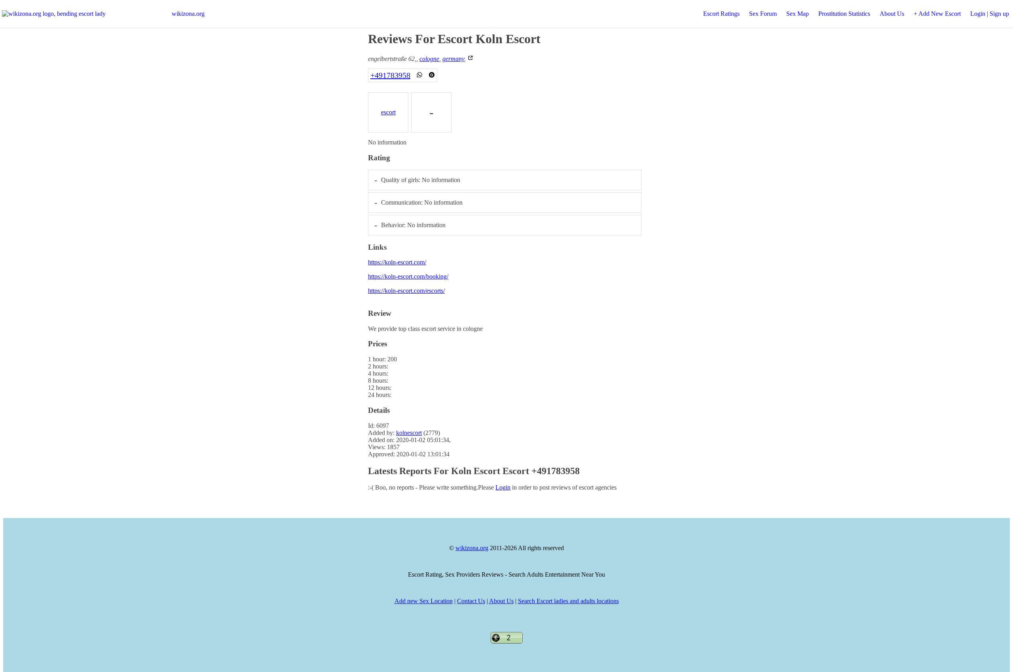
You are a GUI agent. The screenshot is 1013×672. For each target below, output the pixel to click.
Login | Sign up (989, 13)
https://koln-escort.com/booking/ (408, 276)
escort (388, 112)
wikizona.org (188, 13)
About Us (892, 13)
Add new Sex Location (424, 601)
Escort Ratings (721, 13)
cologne (429, 58)
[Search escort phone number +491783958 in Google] (432, 75)
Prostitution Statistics (844, 13)
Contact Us (471, 601)
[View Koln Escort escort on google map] (470, 58)
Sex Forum (763, 13)
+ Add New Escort (937, 13)
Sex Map (797, 13)
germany (453, 58)
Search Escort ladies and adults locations (568, 601)
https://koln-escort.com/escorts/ (406, 290)
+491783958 (390, 75)
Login (502, 487)
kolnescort (409, 432)
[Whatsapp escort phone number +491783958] (419, 75)
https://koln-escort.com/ (397, 262)
